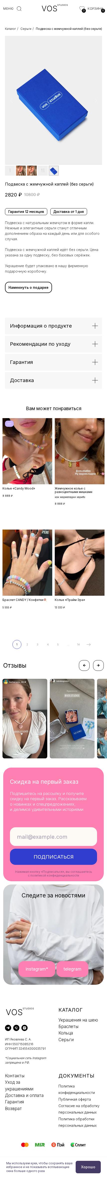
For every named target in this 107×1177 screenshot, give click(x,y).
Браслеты (68, 1026)
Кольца (65, 1032)
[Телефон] (16, 1028)
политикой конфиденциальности (54, 875)
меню (8, 8)
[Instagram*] (24, 1028)
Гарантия (14, 1101)
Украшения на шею (78, 1020)
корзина (95, 8)
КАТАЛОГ (70, 1010)
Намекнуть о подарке (28, 287)
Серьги (25, 29)
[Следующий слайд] (96, 100)
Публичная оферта (74, 1099)
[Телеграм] (8, 1028)
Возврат (13, 1108)
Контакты (14, 1075)
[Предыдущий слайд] (11, 100)
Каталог (10, 29)
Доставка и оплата (24, 1095)
